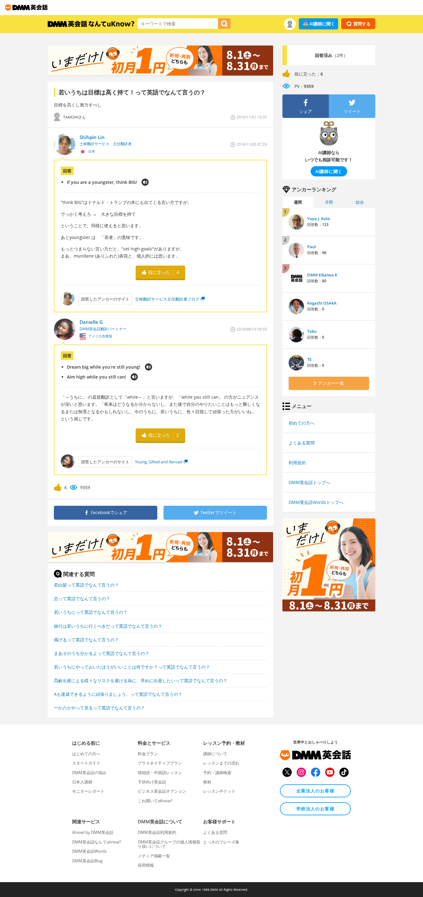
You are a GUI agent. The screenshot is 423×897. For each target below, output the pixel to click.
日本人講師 (82, 782)
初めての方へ (302, 423)
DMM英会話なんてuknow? (96, 842)
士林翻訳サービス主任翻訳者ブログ (167, 299)
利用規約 (297, 463)
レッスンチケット (219, 791)
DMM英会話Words (89, 851)
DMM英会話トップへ (309, 482)
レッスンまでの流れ (221, 763)
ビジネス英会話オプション (162, 791)
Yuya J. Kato (318, 218)
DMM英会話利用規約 (157, 832)
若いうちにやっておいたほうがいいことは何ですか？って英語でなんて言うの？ (132, 667)
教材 (207, 782)
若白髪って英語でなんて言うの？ (86, 585)
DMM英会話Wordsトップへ (316, 502)
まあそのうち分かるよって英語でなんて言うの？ (101, 653)
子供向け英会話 (152, 782)
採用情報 (146, 865)
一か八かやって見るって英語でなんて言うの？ (99, 708)
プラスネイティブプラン (160, 763)
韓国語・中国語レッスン (160, 772)
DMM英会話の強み (89, 772)
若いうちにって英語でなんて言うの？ (91, 612)
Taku (311, 331)
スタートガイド (86, 763)
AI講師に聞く (322, 24)
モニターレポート (88, 791)
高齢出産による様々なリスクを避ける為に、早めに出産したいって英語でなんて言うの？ (140, 680)
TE (309, 359)
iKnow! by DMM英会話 (92, 832)
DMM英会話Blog (87, 861)
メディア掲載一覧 (154, 856)
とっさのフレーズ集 (221, 842)
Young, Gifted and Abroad (158, 462)
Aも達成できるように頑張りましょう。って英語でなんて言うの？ (118, 694)
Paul (311, 246)
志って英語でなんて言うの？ (82, 598)
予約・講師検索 (217, 772)
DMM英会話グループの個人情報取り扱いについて (169, 844)
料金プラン (148, 753)
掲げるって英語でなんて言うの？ (86, 640)
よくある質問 (302, 443)
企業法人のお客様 (315, 791)
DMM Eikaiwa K (322, 275)
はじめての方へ (86, 753)
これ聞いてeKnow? (155, 801)
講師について (215, 753)
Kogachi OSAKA (322, 303)
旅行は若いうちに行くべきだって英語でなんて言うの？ (108, 626)
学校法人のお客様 (315, 809)
